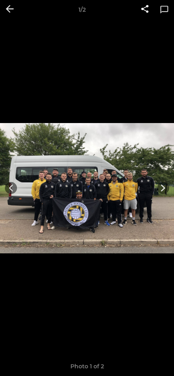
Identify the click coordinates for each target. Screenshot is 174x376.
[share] (145, 9)
